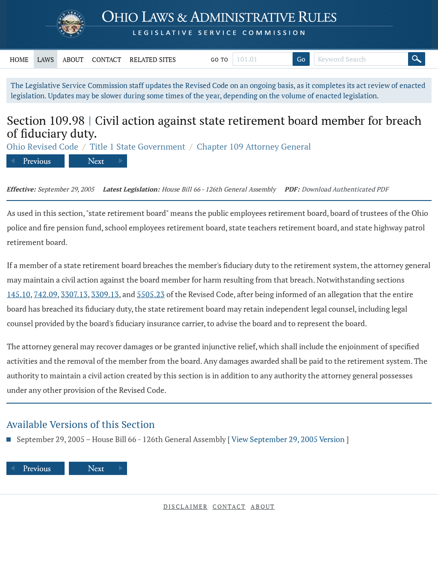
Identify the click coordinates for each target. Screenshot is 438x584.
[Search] (416, 59)
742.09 (45, 294)
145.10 (18, 294)
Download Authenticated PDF (345, 189)
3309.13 (105, 294)
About (72, 59)
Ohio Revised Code (42, 146)
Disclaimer (185, 506)
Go (301, 59)
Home (19, 59)
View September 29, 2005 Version (288, 439)
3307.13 (74, 294)
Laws (45, 59)
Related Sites (153, 59)
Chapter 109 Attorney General (254, 146)
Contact (106, 59)
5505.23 (151, 294)
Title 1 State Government (137, 146)
